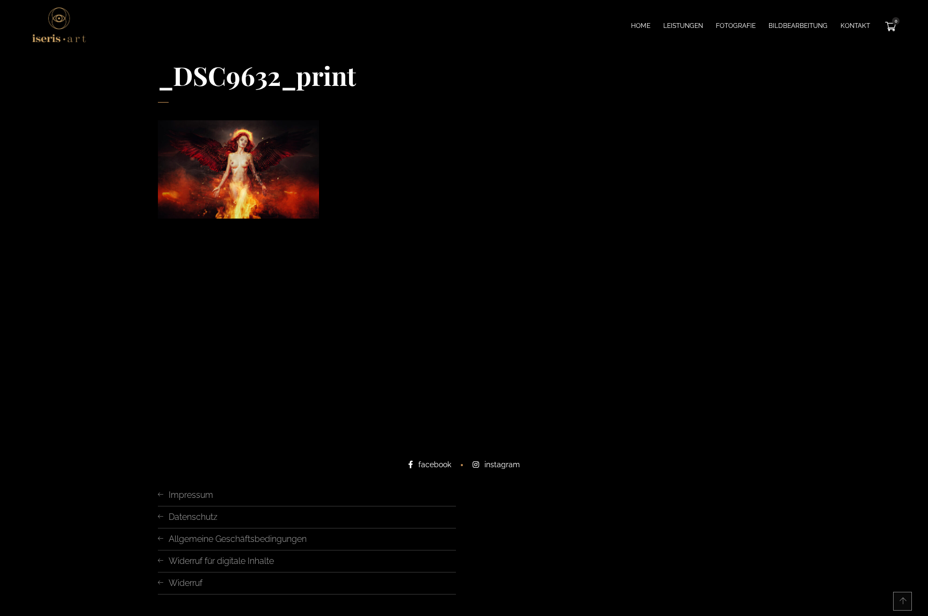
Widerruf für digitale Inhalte (221, 561)
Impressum (191, 495)
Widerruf (185, 583)
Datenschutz (193, 517)
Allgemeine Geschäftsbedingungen (238, 539)
